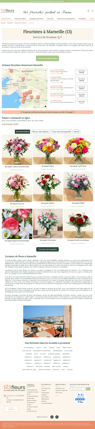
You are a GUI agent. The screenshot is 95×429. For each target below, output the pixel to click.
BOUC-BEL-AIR (26, 351)
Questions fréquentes (62, 390)
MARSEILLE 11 (29, 363)
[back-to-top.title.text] (92, 411)
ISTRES (36, 354)
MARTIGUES (39, 366)
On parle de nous (31, 411)
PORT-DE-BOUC (56, 366)
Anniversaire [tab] (22, 131)
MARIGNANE (66, 354)
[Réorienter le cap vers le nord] (45, 75)
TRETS (63, 369)
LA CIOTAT (43, 354)
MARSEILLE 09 (57, 360)
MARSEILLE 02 (37, 357)
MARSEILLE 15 (65, 363)
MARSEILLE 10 (66, 360)
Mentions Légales (32, 400)
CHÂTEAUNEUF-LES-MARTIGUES (41, 351)
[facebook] (57, 417)
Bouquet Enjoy (48, 166)
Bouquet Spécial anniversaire (17, 241)
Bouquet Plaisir (78, 203)
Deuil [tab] (76, 131)
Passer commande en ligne (47, 58)
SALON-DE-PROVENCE (45, 369)
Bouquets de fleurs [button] (36, 19)
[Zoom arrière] (45, 73)
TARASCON (56, 369)
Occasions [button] (82, 19)
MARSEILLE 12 (38, 363)
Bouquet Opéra (47, 203)
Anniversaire (6, 19)
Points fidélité (45, 397)
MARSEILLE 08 (47, 360)
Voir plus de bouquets (47, 249)
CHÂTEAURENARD (57, 351)
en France (54, 112)
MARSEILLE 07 (38, 360)
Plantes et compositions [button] (66, 19)
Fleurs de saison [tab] (40, 131)
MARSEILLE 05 (66, 357)
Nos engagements (32, 390)
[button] (93, 10)
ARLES (45, 347)
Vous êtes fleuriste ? (46, 403)
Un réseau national (32, 407)
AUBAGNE (51, 347)
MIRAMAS (47, 366)
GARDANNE (29, 354)
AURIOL (58, 347)
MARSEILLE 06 (28, 360)
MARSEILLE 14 (56, 363)
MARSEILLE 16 (30, 366)
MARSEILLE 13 (47, 363)
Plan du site (59, 392)
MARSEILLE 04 (57, 357)
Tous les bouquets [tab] (61, 131)
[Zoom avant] (45, 70)
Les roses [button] (50, 19)
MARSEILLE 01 (28, 357)
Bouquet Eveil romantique (78, 240)
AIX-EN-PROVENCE (29, 347)
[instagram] (52, 417)
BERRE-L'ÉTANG (67, 347)
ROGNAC (65, 366)
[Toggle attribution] (45, 106)
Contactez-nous (60, 388)
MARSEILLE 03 (47, 357)
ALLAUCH (38, 347)
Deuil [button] (92, 19)
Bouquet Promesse (48, 240)
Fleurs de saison (20, 19)
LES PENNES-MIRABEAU (54, 354)
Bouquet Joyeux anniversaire (17, 167)
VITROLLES (70, 369)
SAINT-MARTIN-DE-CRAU (29, 369)
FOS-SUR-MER (68, 351)
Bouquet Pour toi (17, 204)
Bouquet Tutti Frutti (78, 166)
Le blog (29, 409)
